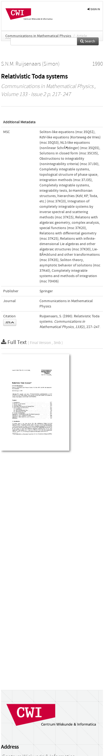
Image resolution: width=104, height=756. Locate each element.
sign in (95, 9)
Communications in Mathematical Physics (38, 36)
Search (89, 41)
